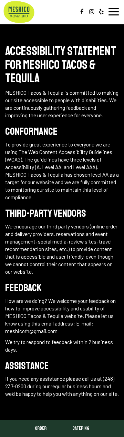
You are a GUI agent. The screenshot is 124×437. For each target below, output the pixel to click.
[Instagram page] (91, 11)
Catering (80, 428)
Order (40, 428)
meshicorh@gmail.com (31, 331)
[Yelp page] (101, 11)
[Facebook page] (82, 11)
